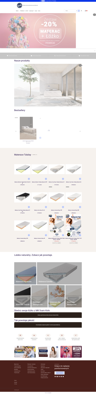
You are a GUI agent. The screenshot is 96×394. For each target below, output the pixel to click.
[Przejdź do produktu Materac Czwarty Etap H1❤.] (56, 197)
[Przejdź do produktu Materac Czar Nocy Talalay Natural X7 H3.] (22, 197)
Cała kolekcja (34, 154)
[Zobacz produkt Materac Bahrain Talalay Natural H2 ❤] (46, 179)
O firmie (15, 383)
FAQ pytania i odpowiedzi (45, 367)
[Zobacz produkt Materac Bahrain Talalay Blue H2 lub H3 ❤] (29, 179)
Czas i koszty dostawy (31, 372)
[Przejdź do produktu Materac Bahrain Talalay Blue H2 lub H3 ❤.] (22, 169)
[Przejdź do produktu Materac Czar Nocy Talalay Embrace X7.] (56, 169)
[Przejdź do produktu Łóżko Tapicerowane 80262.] (28, 128)
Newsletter (16, 369)
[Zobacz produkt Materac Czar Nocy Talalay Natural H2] (80, 179)
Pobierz (42, 369)
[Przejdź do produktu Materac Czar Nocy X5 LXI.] (39, 197)
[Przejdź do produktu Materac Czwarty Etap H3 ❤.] (22, 225)
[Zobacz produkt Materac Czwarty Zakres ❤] (46, 235)
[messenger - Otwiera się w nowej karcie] (61, 376)
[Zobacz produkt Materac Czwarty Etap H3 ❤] (29, 235)
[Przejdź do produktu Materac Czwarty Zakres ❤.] (39, 225)
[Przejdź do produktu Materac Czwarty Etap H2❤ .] (73, 197)
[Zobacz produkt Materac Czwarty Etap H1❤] (63, 207)
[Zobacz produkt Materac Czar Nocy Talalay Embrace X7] (63, 179)
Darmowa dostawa (31, 369)
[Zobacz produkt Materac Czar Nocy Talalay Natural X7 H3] (29, 207)
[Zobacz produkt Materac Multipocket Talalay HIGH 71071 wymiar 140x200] (80, 235)
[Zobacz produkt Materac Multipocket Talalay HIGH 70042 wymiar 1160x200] (63, 235)
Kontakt (15, 382)
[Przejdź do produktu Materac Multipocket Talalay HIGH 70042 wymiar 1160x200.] (56, 225)
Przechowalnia (16, 372)
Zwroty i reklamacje (17, 367)
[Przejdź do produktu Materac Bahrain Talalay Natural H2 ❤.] (39, 169)
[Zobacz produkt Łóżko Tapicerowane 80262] (40, 138)
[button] (79, 11)
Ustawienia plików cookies (45, 372)
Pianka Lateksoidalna (44, 374)
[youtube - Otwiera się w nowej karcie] (63, 376)
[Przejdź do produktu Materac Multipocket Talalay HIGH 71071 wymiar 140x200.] (73, 225)
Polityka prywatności (44, 377)
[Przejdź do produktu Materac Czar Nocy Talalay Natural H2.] (73, 169)
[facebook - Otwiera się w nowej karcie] (55, 376)
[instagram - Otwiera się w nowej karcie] (57, 376)
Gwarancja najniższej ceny (32, 367)
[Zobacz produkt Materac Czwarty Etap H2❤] (80, 207)
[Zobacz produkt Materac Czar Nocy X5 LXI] (46, 207)
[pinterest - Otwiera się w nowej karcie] (59, 376)
